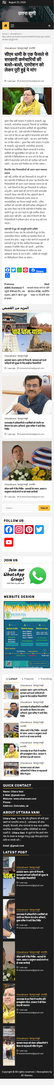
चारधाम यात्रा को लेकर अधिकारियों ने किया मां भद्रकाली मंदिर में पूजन (33, 770)
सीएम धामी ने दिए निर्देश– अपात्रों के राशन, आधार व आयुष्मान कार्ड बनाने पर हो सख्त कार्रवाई (25, 490)
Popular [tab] (29, 678)
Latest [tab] (13, 678)
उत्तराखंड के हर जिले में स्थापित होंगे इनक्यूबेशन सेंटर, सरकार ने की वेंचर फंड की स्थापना (33, 753)
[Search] (49, 26)
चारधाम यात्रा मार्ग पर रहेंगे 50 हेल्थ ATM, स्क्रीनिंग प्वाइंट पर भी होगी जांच (38, 289)
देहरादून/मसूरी (23, 48)
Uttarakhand (10, 48)
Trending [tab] (46, 678)
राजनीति (32, 48)
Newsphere (43, 1071)
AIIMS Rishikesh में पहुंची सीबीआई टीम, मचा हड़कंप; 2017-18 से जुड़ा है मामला (15, 291)
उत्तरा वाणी (27, 13)
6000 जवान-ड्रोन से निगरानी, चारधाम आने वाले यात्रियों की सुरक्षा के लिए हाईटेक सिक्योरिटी (25, 362)
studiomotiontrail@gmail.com (31, 81)
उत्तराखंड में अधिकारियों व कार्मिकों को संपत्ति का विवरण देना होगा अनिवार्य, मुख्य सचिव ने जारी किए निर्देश (24, 425)
